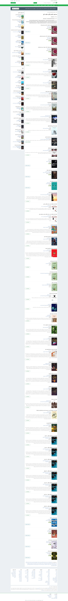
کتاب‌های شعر (47, 263)
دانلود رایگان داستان (32, 196)
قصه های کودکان (34, 232)
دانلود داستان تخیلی (39, 329)
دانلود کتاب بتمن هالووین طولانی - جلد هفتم (50, 506)
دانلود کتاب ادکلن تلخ (54, 114)
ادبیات (54, 5)
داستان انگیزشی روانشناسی (38, 197)
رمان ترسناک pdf (49, 332)
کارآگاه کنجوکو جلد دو (48, 369)
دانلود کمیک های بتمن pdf (33, 441)
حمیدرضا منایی (48, 26)
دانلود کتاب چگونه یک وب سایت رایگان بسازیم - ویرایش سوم (48, 214)
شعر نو (36, 319)
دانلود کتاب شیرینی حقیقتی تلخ (52, 102)
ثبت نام (17, 0)
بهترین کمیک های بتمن (39, 441)
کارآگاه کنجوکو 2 (28, 368)
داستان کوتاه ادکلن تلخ (48, 119)
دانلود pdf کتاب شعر (46, 318)
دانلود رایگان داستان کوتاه (35, 405)
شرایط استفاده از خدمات (54, 598)
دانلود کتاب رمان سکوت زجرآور (52, 148)
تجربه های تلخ (31, 564)
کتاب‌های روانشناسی (18, 16)
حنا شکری (49, 226)
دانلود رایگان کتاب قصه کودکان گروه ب (33, 355)
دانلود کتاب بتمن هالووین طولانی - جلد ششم (50, 494)
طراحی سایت (29, 208)
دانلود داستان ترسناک (28, 329)
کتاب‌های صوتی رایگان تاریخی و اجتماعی (31, 21)
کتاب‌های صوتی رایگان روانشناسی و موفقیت (42, 21)
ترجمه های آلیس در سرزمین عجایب (43, 417)
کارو (49, 127)
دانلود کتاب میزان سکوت (53, 313)
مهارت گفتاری (47, 520)
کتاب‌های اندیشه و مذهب (18, 82)
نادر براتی (19, 71)
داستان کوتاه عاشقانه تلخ (49, 563)
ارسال (43, 590)
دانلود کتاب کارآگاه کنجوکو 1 (53, 336)
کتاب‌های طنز (19, 21)
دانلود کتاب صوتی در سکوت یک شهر (37, 140)
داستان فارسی (40, 96)
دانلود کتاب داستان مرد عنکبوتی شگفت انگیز (50, 236)
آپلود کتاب (13, 2)
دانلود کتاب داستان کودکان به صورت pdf (35, 254)
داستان (41, 297)
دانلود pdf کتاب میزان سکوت (40, 318)
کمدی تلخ (52, 565)
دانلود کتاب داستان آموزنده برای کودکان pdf (43, 231)
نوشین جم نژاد (18, 97)
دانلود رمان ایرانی (29, 61)
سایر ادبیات (56, 582)
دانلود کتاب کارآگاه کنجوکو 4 (53, 386)
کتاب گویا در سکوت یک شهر (29, 140)
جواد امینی (49, 304)
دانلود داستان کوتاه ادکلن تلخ (42, 119)
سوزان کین (49, 519)
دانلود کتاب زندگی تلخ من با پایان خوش (51, 91)
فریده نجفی (49, 530)
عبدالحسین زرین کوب (47, 171)
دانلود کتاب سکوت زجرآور (30, 152)
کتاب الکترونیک (49, 595)
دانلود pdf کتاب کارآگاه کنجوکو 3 (36, 378)
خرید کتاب (50, 597)
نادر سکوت (52, 16)
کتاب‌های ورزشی (19, 136)
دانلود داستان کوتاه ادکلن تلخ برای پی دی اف (35, 118)
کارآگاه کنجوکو (32, 368)
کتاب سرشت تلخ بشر (36, 563)
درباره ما (56, 596)
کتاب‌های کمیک (47, 438)
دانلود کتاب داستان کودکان (32, 367)
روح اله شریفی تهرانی (18, 41)
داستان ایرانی (47, 96)
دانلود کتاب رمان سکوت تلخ (53, 80)
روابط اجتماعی (47, 183)
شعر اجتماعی (47, 542)
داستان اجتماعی (34, 307)
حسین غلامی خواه (48, 541)
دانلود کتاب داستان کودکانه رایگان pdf (37, 354)
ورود (18, 0)
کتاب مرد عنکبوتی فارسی (31, 255)
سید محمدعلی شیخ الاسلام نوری (46, 437)
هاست (30, 209)
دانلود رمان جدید (34, 85)
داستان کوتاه (38, 120)
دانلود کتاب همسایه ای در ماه (53, 159)
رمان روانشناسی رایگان (42, 198)
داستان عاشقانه (37, 297)
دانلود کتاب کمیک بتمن (39, 442)
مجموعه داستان (42, 307)
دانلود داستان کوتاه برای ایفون (37, 403)
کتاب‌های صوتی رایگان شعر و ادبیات (33, 20)
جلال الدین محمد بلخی (17, 36)
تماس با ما (12, 0)
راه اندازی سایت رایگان (38, 208)
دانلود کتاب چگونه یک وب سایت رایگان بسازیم (50, 204)
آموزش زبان (55, 581)
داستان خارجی (35, 330)
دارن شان (49, 326)
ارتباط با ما (56, 595)
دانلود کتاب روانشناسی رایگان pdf (36, 198)
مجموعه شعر (47, 319)
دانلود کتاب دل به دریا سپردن (53, 192)
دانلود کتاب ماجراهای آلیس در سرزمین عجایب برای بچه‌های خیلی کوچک (46, 410)
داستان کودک (36, 367)
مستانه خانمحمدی (48, 400)
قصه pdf (37, 231)
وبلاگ (48, 209)
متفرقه (27, 581)
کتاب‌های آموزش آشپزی (18, 52)
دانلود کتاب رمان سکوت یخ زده (52, 69)
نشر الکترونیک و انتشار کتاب (54, 0)
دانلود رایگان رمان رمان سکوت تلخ (41, 562)
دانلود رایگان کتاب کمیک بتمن (43, 443)
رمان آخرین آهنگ (35, 130)
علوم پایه (49, 583)
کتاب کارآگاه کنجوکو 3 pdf (29, 378)
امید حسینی (48, 205)
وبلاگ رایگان (42, 209)
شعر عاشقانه (47, 161)
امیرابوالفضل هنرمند (18, 146)
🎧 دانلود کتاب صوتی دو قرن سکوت (52, 170)
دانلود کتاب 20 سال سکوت (53, 293)
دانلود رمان (42, 61)
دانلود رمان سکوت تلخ (28, 84)
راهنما (14, 0)
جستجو (35, 2)
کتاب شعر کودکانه (46, 229)
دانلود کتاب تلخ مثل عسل (53, 271)
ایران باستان (47, 172)
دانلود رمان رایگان (46, 61)
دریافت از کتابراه (28, 31)
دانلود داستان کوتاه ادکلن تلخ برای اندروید (33, 119)
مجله (39, 5)
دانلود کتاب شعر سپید (29, 319)
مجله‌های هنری (13, 52)
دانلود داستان (38, 307)
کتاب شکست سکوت (46, 130)
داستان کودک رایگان (37, 229)
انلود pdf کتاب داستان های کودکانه (37, 356)
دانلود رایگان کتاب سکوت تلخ (47, 85)
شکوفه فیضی (48, 315)
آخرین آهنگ (38, 130)
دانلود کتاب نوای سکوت (53, 261)
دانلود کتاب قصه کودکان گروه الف (32, 231)
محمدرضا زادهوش (18, 107)
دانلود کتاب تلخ (55, 302)
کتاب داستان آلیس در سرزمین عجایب (34, 417)
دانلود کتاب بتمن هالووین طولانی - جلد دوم (51, 447)
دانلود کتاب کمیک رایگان (44, 440)
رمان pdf (32, 61)
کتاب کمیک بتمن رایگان (36, 443)
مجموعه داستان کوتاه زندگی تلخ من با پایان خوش (42, 94)
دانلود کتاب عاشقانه (32, 62)
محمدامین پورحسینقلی (47, 115)
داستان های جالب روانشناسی (31, 197)
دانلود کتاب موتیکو (54, 399)
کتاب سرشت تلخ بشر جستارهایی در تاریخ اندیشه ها (46, 564)
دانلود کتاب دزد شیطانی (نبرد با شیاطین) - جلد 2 (50, 324)
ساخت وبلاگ (45, 209)
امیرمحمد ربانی (48, 249)
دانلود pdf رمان (38, 61)
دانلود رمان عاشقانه (40, 62)
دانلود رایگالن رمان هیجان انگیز (35, 331)
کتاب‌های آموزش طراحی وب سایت (45, 206)
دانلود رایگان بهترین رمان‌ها (18, 26)
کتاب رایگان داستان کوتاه (29, 405)
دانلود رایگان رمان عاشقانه (46, 62)
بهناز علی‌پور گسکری (48, 138)
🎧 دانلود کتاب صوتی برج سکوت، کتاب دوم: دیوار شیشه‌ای (48, 36)
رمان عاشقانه (36, 62)
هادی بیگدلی (19, 81)
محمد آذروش (18, 125)
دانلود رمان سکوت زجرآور (41, 153)
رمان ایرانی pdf (35, 61)
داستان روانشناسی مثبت (45, 197)
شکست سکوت (41, 130)
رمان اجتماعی (33, 84)
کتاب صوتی (35, 5)
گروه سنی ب (41, 368)
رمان (43, 61)
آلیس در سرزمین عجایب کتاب (45, 416)
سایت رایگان (43, 208)
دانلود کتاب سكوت (54, 282)
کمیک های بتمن (44, 441)
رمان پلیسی (41, 84)
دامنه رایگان (32, 209)
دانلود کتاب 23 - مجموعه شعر (52, 540)
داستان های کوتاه (43, 120)
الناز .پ (49, 262)
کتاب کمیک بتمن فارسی (45, 442)
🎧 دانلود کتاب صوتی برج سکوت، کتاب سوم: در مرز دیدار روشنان (47, 47)
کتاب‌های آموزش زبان (18, 114)
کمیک (47, 440)
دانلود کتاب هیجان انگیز (44, 330)
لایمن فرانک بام (48, 424)
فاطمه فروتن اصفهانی (47, 363)
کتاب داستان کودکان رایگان (31, 229)
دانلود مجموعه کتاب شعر (43, 319)
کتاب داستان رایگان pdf (34, 353)
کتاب (50, 589)
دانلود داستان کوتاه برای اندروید (44, 403)
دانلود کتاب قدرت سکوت (53, 517)
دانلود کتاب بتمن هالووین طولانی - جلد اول (51, 435)
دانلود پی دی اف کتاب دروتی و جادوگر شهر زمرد (39, 428)
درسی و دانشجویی (48, 581)
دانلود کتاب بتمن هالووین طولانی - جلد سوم (50, 459)
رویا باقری (49, 160)
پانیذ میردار (49, 81)
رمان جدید (30, 85)
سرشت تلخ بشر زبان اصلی (37, 564)
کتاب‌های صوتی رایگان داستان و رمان (52, 21)
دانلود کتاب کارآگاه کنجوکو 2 (53, 362)
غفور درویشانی (48, 294)
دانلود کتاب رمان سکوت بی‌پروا (52, 58)
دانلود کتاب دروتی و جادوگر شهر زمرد (52, 423)
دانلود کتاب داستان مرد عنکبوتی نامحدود (51, 248)
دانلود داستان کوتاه (35, 120)
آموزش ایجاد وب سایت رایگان (37, 209)
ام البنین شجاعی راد (48, 552)
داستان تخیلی (46, 329)
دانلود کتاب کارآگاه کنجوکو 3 (53, 373)
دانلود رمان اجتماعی (35, 152)
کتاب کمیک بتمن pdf (44, 513)
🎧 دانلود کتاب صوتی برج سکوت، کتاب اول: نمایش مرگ (49, 25)
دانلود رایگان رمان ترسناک (30, 330)
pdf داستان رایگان (44, 96)
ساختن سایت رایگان (33, 208)
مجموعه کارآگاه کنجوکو (37, 368)
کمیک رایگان (39, 513)
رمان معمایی (43, 84)
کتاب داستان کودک (42, 232)
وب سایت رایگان (46, 208)
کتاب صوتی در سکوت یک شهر (44, 140)
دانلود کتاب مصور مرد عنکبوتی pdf (38, 255)
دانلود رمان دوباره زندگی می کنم (52, 551)
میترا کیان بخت (48, 375)
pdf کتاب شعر (33, 319)
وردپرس (28, 219)
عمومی (42, 5)
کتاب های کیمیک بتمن (33, 442)
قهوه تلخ (35, 562)
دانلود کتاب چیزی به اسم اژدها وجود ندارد (51, 349)
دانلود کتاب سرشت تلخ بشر (42, 563)
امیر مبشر (19, 135)
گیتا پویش (49, 149)
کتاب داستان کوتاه (41, 405)
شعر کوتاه (38, 319)
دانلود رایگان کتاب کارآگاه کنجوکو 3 (44, 378)
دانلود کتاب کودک (42, 415)
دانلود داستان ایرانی (35, 94)
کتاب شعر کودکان (42, 229)
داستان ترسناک (49, 330)
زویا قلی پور (19, 102)
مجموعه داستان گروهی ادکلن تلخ (44, 118)
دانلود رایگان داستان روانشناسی (44, 196)
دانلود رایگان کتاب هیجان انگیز (42, 331)
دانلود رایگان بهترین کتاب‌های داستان (17, 31)
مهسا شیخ (49, 70)
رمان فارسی (43, 297)
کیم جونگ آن (18, 130)
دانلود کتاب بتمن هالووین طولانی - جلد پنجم (50, 482)
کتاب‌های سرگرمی (19, 147)
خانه (56, 5)
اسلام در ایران (44, 172)
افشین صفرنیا (48, 193)
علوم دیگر (48, 584)
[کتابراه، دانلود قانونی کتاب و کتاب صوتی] (49, 30)
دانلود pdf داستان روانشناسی (37, 196)
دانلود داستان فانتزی (34, 329)
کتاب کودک (48, 368)
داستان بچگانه (38, 232)
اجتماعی (48, 27)
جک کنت (49, 350)
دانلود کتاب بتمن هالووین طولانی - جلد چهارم (50, 471)
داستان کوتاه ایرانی (45, 405)
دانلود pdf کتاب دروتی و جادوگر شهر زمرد (34, 427)
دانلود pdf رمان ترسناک (28, 331)
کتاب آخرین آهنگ (30, 130)
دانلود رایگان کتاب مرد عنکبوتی (45, 255)
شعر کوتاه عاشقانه (35, 318)
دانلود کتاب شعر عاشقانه (29, 318)
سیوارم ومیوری (48, 182)
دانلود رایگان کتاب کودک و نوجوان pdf (36, 230)
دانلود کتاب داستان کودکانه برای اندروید (44, 254)
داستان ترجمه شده (39, 330)
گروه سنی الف (44, 368)
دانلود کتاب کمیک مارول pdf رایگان (37, 440)
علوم (51, 5)
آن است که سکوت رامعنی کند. (50, 18)
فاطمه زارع (19, 15)
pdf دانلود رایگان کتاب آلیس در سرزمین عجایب (36, 416)
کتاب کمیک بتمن (31, 440)
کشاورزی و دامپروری (47, 582)
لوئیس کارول (48, 411)
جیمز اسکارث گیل (18, 76)
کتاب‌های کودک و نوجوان (46, 227)
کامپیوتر (48, 5)
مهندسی (45, 5)
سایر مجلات (20, 581)
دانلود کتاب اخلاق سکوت (53, 181)
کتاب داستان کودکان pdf (44, 230)
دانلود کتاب (27, 65)
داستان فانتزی (43, 329)
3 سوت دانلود (44, 18)
